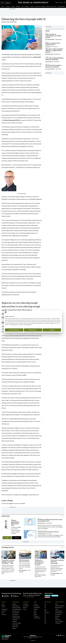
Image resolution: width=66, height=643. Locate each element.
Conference (4, 614)
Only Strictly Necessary (14, 330)
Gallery (35, 614)
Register (57, 2)
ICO (45, 623)
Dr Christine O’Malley (16, 623)
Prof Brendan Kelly (16, 617)
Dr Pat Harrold (15, 614)
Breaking (3, 605)
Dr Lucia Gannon (15, 612)
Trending (11, 550)
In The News (44, 530)
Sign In (56, 604)
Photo (3, 612)
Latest (8, 550)
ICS (45, 616)
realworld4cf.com (33, 494)
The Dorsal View (37, 617)
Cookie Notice (58, 623)
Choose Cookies (32, 330)
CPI (45, 605)
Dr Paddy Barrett (15, 605)
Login (7, 537)
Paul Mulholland (42, 533)
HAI (45, 621)
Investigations (4, 609)
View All (62, 515)
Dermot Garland (34, 637)
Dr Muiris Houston (16, 616)
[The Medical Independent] (33, 2)
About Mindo (58, 614)
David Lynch (49, 46)
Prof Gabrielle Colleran (16, 609)
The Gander (36, 616)
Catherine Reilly (50, 39)
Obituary (14, 628)
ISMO (46, 611)
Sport (35, 611)
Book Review (36, 605)
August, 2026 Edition (30, 596)
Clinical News (25, 604)
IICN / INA (47, 612)
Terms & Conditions (59, 621)
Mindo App (57, 616)
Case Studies (25, 605)
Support (57, 617)
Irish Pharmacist (58, 611)
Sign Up (16, 537)
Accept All (52, 330)
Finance (35, 612)
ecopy (12, 519)
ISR (45, 604)
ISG (45, 609)
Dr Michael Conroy (16, 611)
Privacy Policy (58, 619)
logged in (11, 503)
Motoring (20, 550)
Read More (62, 547)
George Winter (15, 624)
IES (45, 614)
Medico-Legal (15, 626)
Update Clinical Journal (59, 605)
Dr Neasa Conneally (38, 550)
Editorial (14, 604)
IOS (45, 617)
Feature (24, 609)
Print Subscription (59, 612)
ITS (45, 607)
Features (3, 17)
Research (25, 607)
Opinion (44, 550)
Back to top (33, 640)
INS (45, 619)
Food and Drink (37, 607)
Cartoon (35, 604)
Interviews (4, 611)
